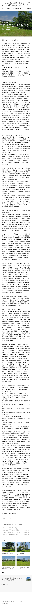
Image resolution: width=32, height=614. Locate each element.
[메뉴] (29, 3)
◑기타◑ (6, 524)
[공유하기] (6, 518)
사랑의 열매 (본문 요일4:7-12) (10, 529)
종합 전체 (11, 524)
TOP (29, 602)
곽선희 (8, 8)
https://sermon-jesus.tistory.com (9, 582)
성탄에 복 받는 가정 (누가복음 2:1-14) (11, 532)
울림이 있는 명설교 (18, 8)
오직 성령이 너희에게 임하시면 (10, 534)
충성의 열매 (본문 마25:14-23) (10, 527)
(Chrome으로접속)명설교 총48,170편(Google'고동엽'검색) (15, 3)
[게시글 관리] (8, 518)
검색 (26, 3)
